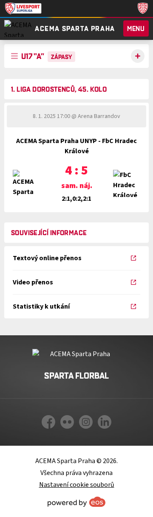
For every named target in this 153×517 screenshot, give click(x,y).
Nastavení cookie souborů (76, 484)
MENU (136, 28)
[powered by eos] (76, 502)
